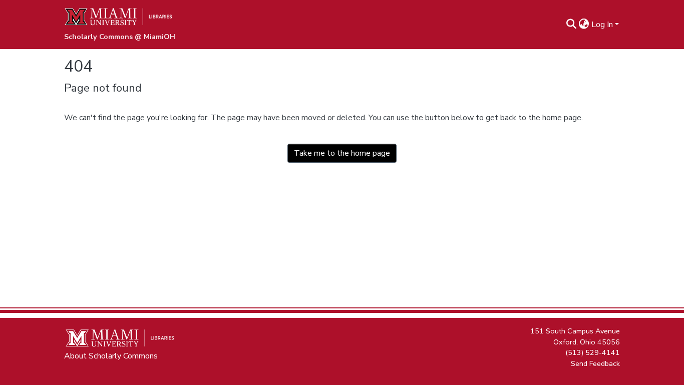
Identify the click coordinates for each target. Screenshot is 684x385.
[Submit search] (571, 25)
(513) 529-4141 (592, 352)
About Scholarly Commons (111, 355)
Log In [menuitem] (602, 24)
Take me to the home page (342, 153)
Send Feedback (595, 363)
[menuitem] (584, 25)
